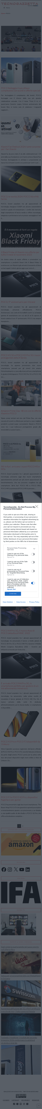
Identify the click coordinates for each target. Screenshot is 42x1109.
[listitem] (21, 548)
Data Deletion (8, 602)
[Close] (37, 507)
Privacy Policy (34, 602)
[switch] (33, 554)
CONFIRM (12, 593)
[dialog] (21, 554)
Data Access (21, 602)
